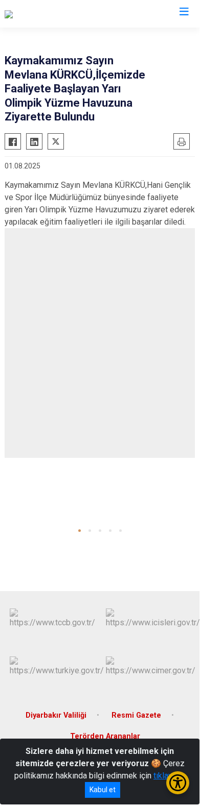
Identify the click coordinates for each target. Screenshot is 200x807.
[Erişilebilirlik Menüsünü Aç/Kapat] (177, 782)
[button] (79, 530)
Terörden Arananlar (105, 736)
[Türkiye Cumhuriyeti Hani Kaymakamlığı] (74, 14)
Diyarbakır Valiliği (56, 715)
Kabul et (103, 790)
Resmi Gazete (136, 715)
